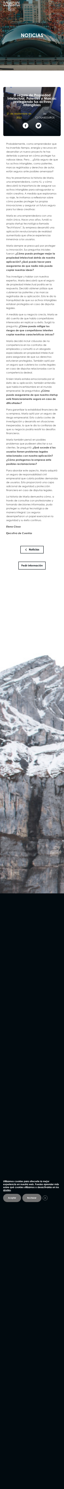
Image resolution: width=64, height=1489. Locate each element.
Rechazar (31, 1198)
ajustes (7, 1190)
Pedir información (32, 565)
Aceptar (12, 1198)
